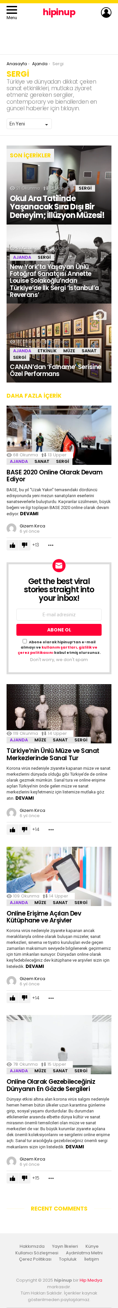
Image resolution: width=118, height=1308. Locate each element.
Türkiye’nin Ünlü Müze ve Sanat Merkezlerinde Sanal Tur (53, 754)
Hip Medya (91, 1280)
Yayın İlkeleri (65, 1246)
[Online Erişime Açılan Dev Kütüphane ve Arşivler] (59, 876)
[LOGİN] (106, 12)
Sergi (85, 188)
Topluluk (68, 1259)
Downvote (24, 545)
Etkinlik (47, 351)
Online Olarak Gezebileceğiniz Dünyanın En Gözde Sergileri (51, 1085)
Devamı (29, 513)
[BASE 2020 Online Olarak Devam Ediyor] (59, 435)
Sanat (89, 351)
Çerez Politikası (35, 1259)
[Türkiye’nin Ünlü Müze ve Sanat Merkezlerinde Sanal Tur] (59, 713)
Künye (92, 1246)
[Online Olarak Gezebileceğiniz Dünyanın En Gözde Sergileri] (59, 1044)
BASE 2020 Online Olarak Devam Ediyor (54, 476)
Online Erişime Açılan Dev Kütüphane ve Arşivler (44, 917)
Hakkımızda (32, 1246)
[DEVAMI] (51, 545)
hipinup (59, 12)
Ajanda (22, 257)
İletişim (91, 1259)
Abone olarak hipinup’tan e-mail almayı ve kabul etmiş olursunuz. (59, 647)
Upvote (12, 545)
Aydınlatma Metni (84, 1253)
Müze (69, 351)
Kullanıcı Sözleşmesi (36, 1253)
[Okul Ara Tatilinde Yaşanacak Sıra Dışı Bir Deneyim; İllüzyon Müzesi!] (59, 185)
